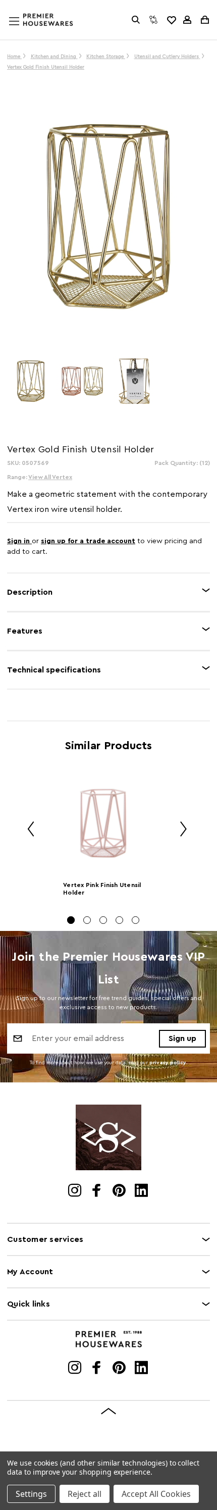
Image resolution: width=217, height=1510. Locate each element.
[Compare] (153, 19)
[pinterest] (120, 1191)
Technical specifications (54, 670)
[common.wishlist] (171, 20)
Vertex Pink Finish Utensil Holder (102, 889)
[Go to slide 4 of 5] (119, 920)
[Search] (136, 20)
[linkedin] (142, 1191)
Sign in (19, 541)
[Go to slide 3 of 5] (103, 920)
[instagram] (75, 1191)
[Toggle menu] (23, 31)
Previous (27, 830)
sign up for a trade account (88, 541)
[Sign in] (187, 20)
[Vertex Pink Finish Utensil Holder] (103, 823)
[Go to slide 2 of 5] (87, 920)
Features (24, 631)
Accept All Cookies (156, 1493)
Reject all (84, 1493)
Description (29, 592)
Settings (31, 1493)
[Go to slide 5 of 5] (135, 920)
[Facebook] (97, 1191)
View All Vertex (50, 477)
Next (180, 830)
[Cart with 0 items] (204, 20)
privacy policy (167, 1062)
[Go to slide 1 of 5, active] (71, 920)
